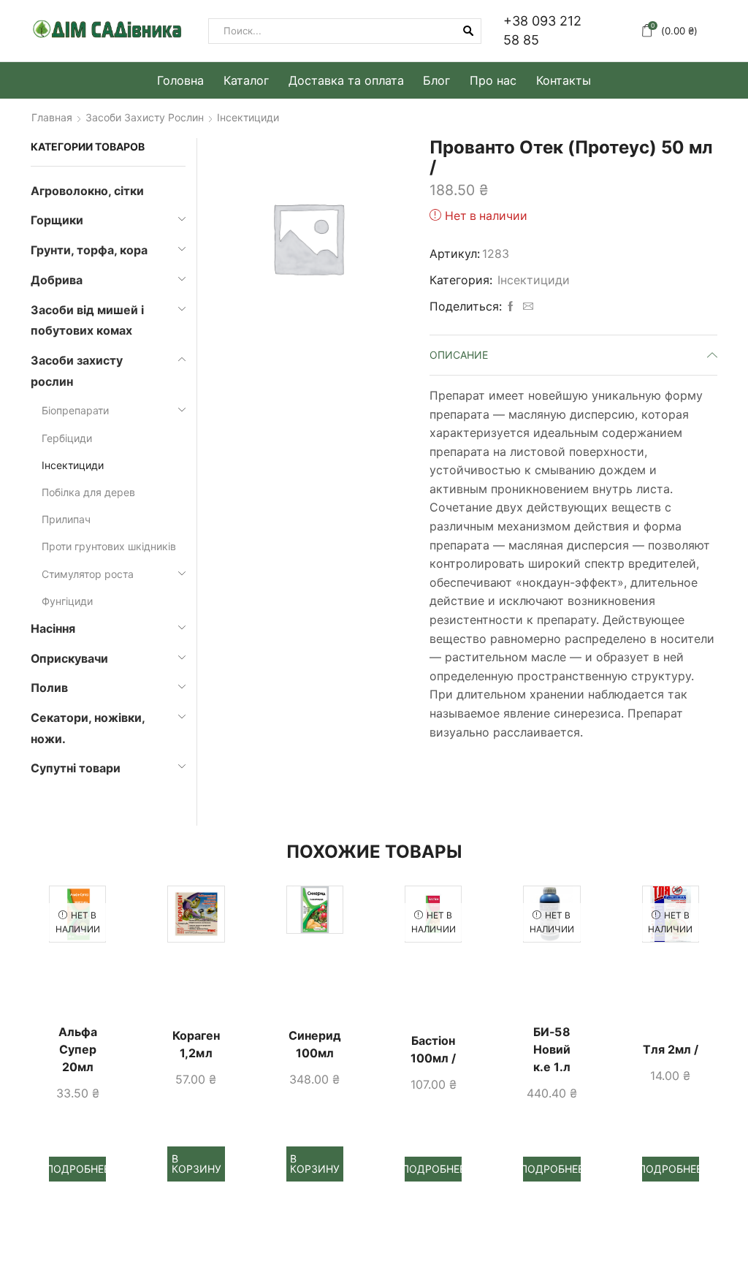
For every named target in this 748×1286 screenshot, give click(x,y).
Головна (180, 80)
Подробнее (78, 1169)
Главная (51, 118)
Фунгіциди (67, 601)
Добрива (57, 280)
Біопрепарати (75, 410)
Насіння (53, 629)
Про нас (493, 80)
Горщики (57, 220)
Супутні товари (76, 768)
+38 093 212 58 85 (542, 30)
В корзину (196, 1163)
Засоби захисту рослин (144, 118)
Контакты (563, 80)
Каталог (246, 80)
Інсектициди (248, 118)
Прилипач (66, 519)
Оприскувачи (69, 659)
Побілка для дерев (88, 492)
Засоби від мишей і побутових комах (87, 320)
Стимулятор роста (88, 574)
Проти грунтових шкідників (109, 546)
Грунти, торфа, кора (89, 250)
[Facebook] (510, 306)
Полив (49, 688)
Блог (436, 80)
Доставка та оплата (346, 80)
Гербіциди (67, 438)
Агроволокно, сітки (87, 191)
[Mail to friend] (526, 306)
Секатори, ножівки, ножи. (88, 728)
